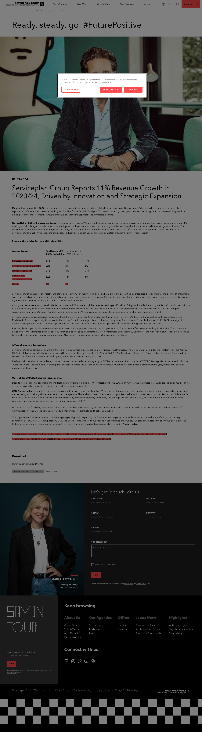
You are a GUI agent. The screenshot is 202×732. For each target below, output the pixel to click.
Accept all (133, 89)
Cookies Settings (71, 89)
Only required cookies (111, 89)
